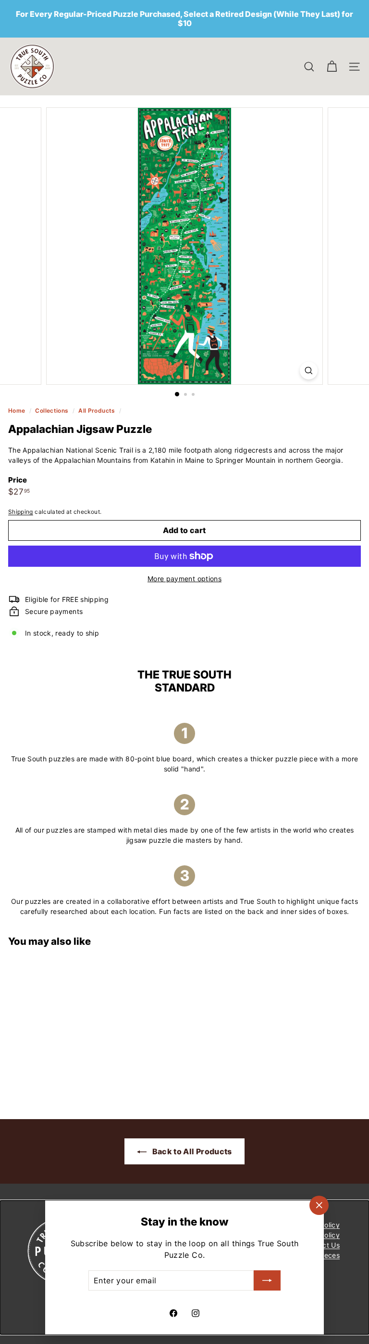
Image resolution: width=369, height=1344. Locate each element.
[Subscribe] (267, 1280)
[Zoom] (309, 370)
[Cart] (331, 66)
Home (17, 410)
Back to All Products (191, 1151)
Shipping (20, 511)
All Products (96, 410)
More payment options (184, 578)
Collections (52, 410)
